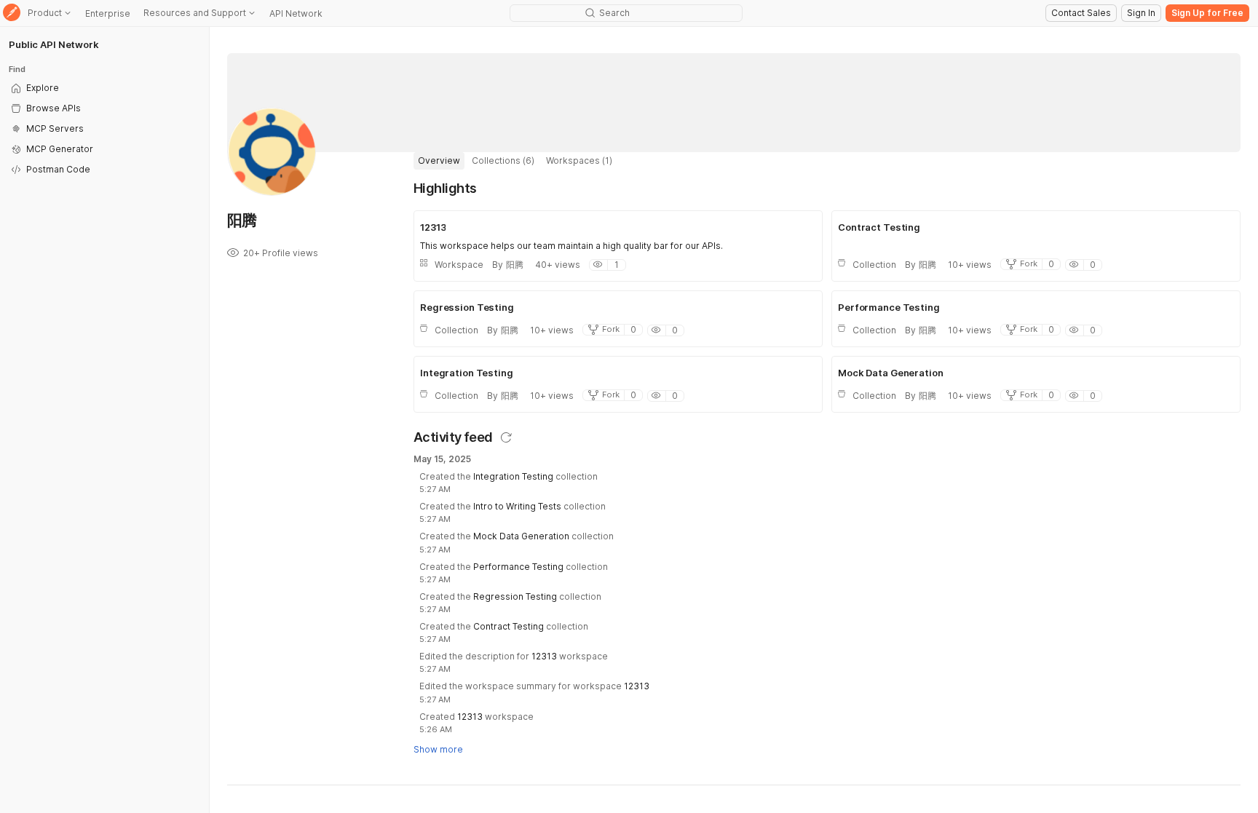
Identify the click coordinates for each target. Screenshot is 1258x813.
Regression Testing (515, 596)
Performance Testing (518, 566)
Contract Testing (508, 626)
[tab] (439, 161)
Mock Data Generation (521, 536)
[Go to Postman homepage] (11, 13)
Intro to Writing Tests (517, 506)
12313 (544, 656)
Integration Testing (513, 476)
